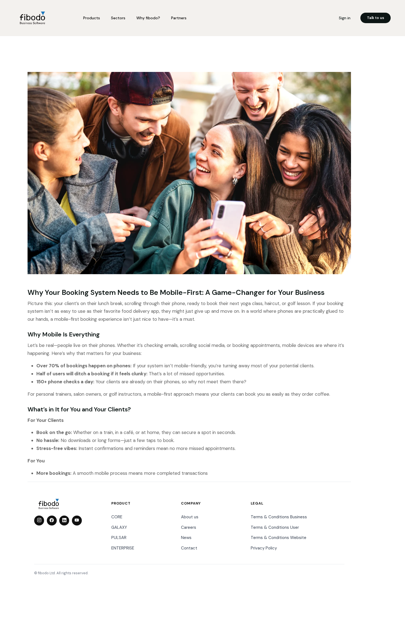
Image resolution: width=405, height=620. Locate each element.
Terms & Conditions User (275, 527)
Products (91, 17)
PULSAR (118, 537)
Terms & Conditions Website (278, 537)
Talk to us (375, 17)
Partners (179, 17)
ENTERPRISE (122, 548)
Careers (188, 527)
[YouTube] (77, 520)
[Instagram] (39, 520)
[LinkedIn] (64, 520)
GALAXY (119, 527)
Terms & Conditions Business (279, 517)
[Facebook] (52, 520)
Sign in (344, 17)
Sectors (118, 17)
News (186, 537)
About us (189, 517)
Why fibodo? (148, 17)
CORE (116, 517)
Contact (189, 548)
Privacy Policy (264, 548)
